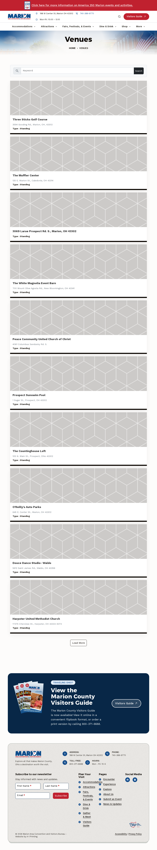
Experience (109, 784)
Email (21, 795)
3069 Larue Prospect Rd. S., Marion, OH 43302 (44, 231)
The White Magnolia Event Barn (34, 283)
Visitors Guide (134, 16)
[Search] (119, 16)
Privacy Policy (135, 834)
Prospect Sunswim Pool (29, 395)
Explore (107, 789)
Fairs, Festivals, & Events (76, 26)
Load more (78, 642)
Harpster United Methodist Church (36, 618)
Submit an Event (112, 799)
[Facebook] (127, 779)
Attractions (47, 26)
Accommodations (22, 26)
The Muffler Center (26, 175)
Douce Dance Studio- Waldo (32, 563)
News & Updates (112, 804)
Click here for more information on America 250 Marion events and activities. (82, 5)
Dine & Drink (106, 26)
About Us (108, 794)
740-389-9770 (87, 13)
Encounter (109, 779)
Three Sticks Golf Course (30, 119)
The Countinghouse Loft (29, 451)
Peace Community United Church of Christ (42, 339)
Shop (125, 26)
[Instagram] (135, 779)
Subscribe (61, 795)
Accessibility (121, 834)
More (139, 26)
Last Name (52, 786)
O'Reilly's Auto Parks (27, 507)
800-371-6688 (76, 764)
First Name (24, 786)
